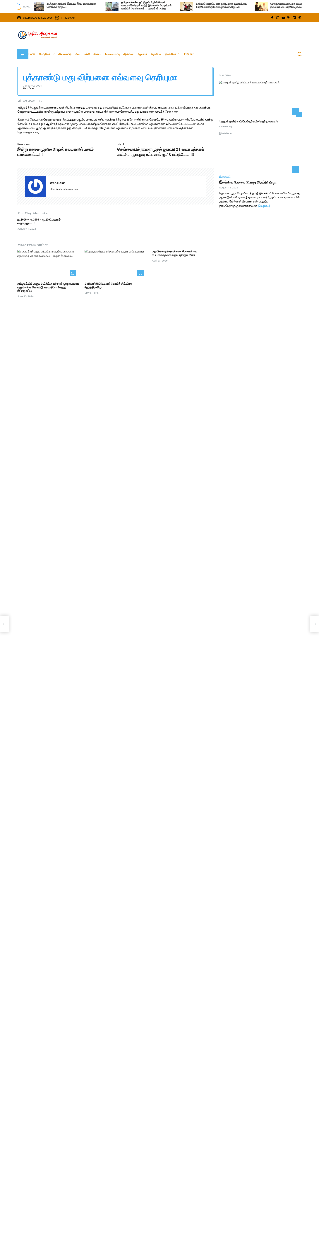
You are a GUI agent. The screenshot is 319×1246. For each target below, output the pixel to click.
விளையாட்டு (64, 54)
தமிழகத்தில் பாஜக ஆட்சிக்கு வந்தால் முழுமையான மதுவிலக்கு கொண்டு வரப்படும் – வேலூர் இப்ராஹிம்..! (48, 287)
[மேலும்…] (264, 206)
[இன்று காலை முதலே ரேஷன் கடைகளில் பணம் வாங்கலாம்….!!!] (4, 624)
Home (31, 54)
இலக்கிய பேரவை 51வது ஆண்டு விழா (248, 182)
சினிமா (97, 54)
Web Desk (28, 88)
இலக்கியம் (170, 54)
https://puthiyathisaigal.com (64, 189)
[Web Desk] (35, 186)
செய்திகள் (45, 54)
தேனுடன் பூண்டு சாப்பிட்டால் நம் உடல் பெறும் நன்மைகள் (248, 121)
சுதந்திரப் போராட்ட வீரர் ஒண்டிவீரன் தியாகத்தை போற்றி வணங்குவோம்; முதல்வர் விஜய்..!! (190, 5)
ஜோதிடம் (142, 54)
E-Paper (188, 54)
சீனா (77, 54)
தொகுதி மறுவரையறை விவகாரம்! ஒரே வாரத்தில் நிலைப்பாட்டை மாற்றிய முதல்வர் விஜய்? (266, 5)
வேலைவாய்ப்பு (112, 54)
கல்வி (87, 54)
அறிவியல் (156, 54)
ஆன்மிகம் (128, 54)
